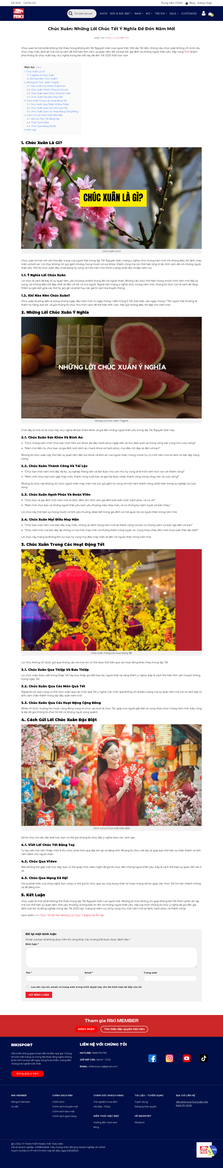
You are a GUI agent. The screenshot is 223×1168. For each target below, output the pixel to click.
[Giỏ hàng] (210, 13)
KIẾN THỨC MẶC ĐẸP (106, 1115)
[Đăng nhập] (203, 13)
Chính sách (58, 1101)
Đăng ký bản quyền (145, 1106)
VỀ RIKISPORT (143, 1115)
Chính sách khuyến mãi (65, 1106)
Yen (127, 38)
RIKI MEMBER (19, 1095)
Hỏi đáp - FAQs (102, 1106)
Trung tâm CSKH (172, 3)
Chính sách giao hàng (64, 1116)
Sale (173, 13)
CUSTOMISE (189, 13)
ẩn (38, 67)
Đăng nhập (205, 3)
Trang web (150, 972)
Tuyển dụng (141, 1101)
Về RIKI (16, 3)
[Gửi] (70, 13)
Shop (103, 13)
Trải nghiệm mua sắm (105, 1101)
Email (89, 972)
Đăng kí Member (20, 1101)
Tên (29, 972)
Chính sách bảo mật (63, 1111)
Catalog (30, 3)
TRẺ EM (160, 13)
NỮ (148, 13)
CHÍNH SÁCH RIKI (62, 1095)
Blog (192, 3)
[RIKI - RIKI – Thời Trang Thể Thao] (35, 13)
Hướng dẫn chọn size (105, 1122)
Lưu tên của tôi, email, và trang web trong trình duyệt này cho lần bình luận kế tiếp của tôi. (86, 987)
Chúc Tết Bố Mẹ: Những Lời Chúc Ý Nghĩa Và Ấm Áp (72, 915)
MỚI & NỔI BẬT (120, 13)
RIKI (187, 51)
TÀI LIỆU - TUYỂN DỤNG (149, 1095)
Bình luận (32, 944)
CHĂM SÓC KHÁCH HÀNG (109, 1095)
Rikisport (140, 1122)
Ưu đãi (15, 1106)
